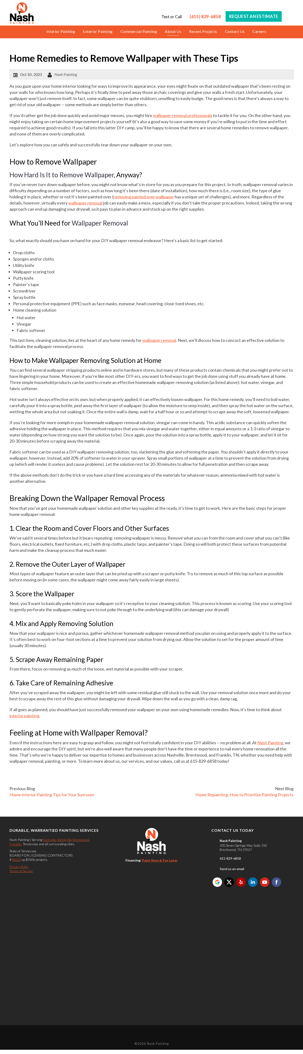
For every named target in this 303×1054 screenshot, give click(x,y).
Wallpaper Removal (100, 223)
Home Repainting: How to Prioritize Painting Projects (244, 794)
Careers (259, 31)
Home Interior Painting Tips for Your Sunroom (51, 794)
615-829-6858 (230, 858)
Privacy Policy (19, 867)
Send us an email (232, 869)
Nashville (49, 840)
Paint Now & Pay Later (160, 860)
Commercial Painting (138, 31)
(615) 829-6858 (205, 16)
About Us (173, 31)
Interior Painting (60, 31)
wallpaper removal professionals (182, 115)
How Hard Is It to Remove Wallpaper (61, 175)
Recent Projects (203, 31)
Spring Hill (64, 840)
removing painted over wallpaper (143, 196)
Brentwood (81, 840)
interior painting (24, 715)
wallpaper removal (85, 202)
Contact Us (235, 31)
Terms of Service (21, 871)
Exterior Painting (97, 31)
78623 (16, 860)
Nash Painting (65, 74)
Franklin (15, 844)
